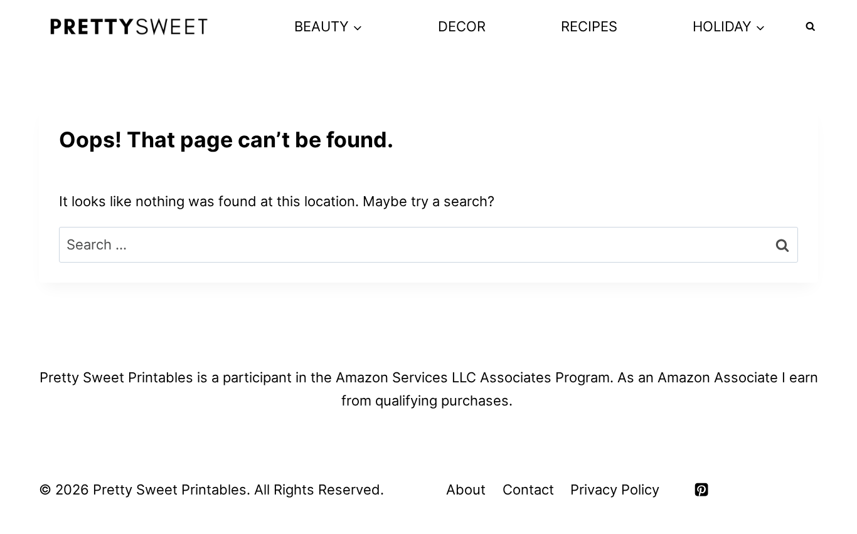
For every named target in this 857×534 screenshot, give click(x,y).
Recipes (589, 26)
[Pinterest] (701, 489)
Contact (528, 489)
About (466, 489)
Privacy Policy (614, 489)
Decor (462, 26)
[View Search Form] (810, 27)
